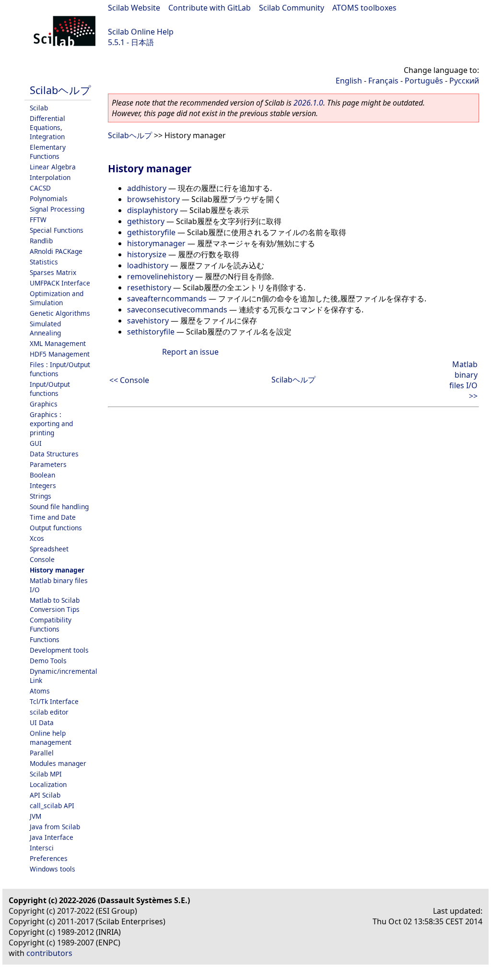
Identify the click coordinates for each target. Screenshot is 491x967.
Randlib (41, 240)
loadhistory (147, 265)
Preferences (49, 858)
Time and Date (53, 517)
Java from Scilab (55, 826)
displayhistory (152, 210)
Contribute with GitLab (209, 7)
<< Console (129, 380)
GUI (36, 443)
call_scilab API (52, 805)
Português (424, 80)
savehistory (148, 320)
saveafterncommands (167, 298)
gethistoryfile (151, 232)
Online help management (50, 737)
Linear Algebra (53, 166)
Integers (43, 485)
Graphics (44, 403)
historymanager (156, 243)
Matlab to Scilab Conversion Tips (55, 605)
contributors (49, 953)
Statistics (44, 261)
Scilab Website (134, 7)
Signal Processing (57, 209)
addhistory (146, 188)
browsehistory (153, 199)
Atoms (40, 690)
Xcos (37, 538)
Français (383, 80)
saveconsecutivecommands (177, 309)
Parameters (48, 464)
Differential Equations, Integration (47, 127)
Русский (464, 80)
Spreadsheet (49, 548)
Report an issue (190, 351)
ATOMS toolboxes (364, 7)
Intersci (42, 847)
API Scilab (45, 795)
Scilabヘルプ (60, 90)
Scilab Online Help (141, 31)
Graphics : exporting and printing (51, 423)
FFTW (38, 219)
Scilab (39, 107)
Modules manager (58, 763)
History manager (57, 569)
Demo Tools (48, 660)
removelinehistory (160, 276)
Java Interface (51, 837)
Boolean (42, 474)
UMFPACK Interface (60, 282)
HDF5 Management (60, 353)
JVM (35, 816)
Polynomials (49, 198)
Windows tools (52, 868)
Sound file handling (59, 506)
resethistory (149, 287)
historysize (146, 254)
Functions (44, 639)
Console (42, 559)
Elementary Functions (48, 152)
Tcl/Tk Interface (54, 701)
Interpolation (50, 177)
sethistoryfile (151, 331)
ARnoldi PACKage (56, 251)
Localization (48, 784)
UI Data (42, 722)
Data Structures (54, 453)
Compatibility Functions (50, 624)
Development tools (59, 650)
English (349, 80)
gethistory (145, 221)
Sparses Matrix (53, 272)
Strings (40, 496)
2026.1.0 (308, 102)
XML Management (58, 343)
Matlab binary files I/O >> (463, 380)
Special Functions (56, 230)
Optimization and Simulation (56, 298)
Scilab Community (291, 7)
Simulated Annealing (45, 328)
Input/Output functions (50, 389)
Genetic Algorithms (60, 313)
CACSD (40, 187)
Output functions (56, 527)
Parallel (42, 752)
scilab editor (49, 711)
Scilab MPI (46, 773)
